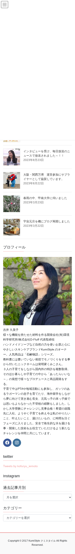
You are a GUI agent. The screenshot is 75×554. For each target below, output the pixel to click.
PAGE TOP (69, 533)
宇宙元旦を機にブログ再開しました (46, 221)
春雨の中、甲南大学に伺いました (45, 198)
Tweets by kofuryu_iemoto (20, 466)
